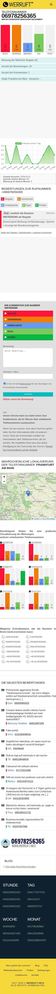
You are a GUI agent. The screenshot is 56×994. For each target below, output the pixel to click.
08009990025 (21, 703)
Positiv (11, 337)
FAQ (46, 965)
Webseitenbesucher (13, 970)
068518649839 (20, 759)
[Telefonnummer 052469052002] (41, 560)
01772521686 (23, 770)
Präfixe (30, 970)
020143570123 (25, 781)
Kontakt (35, 975)
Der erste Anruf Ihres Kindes (21, 866)
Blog (37, 965)
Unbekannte (14, 325)
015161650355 (11, 940)
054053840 (9, 926)
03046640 (18, 748)
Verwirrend (14, 319)
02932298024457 (36, 940)
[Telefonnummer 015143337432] (41, 608)
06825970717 (34, 906)
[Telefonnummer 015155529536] (12, 608)
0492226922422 (11, 892)
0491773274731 (36, 892)
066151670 (33, 899)
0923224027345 (11, 933)
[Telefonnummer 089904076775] (12, 584)
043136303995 (21, 798)
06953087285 (36, 723)
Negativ (11, 313)
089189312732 (23, 812)
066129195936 (35, 933)
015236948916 (23, 734)
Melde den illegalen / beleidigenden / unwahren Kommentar (26, 232)
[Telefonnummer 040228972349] (12, 560)
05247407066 (20, 826)
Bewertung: (8, 346)
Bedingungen (25, 384)
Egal (10, 331)
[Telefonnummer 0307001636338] (41, 584)
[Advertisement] (28, 110)
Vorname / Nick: (11, 372)
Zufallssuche (21, 975)
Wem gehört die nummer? (18, 965)
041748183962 (35, 926)
